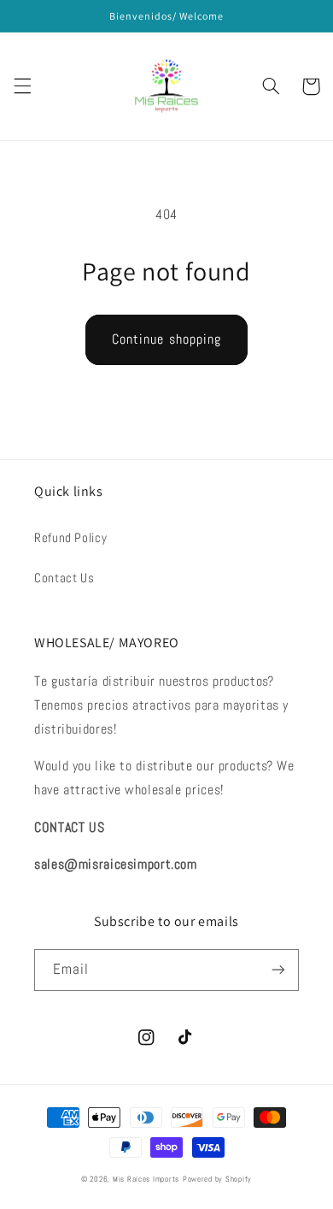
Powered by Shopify (217, 1179)
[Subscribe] (278, 970)
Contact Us (64, 578)
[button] (22, 86)
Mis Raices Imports (146, 1179)
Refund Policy (70, 538)
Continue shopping (166, 339)
